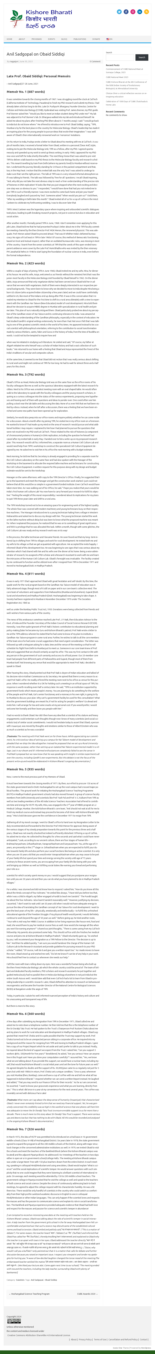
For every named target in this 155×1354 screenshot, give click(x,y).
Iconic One (117, 1348)
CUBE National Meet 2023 (117, 77)
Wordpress (146, 1348)
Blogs (64, 39)
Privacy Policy (85, 1339)
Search (109, 52)
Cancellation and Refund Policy (123, 1339)
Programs (37, 39)
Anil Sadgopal (37, 1280)
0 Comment (95, 61)
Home (9, 39)
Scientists (20, 1280)
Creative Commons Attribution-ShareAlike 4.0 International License (38, 1335)
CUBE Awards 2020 (87, 1294)
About (22, 39)
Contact (143, 1339)
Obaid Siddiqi (51, 1280)
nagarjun (14, 61)
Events (51, 39)
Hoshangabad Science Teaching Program (29, 1294)
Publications (80, 39)
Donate (96, 39)
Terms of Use (100, 1339)
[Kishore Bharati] (41, 30)
